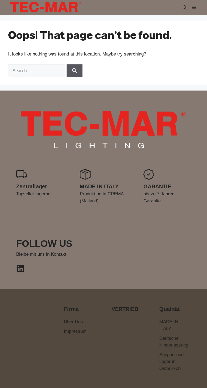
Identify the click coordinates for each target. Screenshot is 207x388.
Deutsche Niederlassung (173, 342)
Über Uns (73, 321)
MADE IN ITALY (168, 325)
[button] (184, 7)
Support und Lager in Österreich (171, 361)
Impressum (75, 331)
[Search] (74, 70)
